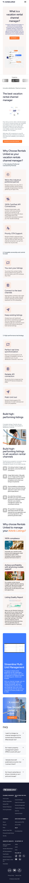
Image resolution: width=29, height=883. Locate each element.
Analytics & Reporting (19, 808)
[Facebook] (16, 856)
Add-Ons (17, 810)
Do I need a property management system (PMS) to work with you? (12, 750)
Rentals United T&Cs (7, 830)
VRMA (16, 844)
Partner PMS (5, 804)
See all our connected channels (11, 141)
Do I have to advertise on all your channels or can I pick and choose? (13, 774)
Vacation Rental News (8, 848)
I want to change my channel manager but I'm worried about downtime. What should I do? (13, 736)
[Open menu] (25, 2)
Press (4, 827)
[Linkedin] (20, 859)
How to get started (7, 809)
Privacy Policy (11, 875)
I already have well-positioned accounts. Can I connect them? (13, 762)
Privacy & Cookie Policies (8, 833)
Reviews (4, 824)
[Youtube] (16, 859)
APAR (16, 847)
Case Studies (6, 854)
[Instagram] (20, 856)
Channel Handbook (7, 856)
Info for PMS (18, 824)
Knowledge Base (18, 831)
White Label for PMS (19, 822)
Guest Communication (20, 802)
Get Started (13, 38)
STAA (16, 849)
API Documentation (7, 851)
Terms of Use (18, 875)
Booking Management (20, 805)
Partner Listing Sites (7, 801)
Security (4, 835)
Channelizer (5, 863)
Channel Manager (19, 799)
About (4, 822)
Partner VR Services (7, 806)
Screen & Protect (18, 813)
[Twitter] (24, 856)
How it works (6, 798)
